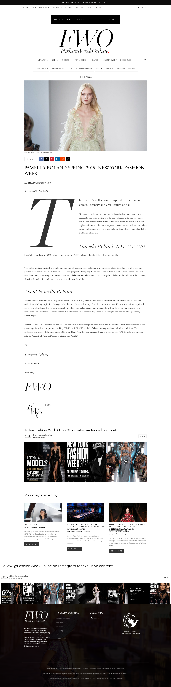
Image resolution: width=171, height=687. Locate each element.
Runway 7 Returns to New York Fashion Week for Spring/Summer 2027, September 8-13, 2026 (85, 526)
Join (33, 7)
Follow (142, 436)
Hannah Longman (38, 527)
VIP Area (42, 60)
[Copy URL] (68, 159)
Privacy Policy (122, 673)
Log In (97, 7)
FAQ (98, 68)
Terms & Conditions (108, 673)
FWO (48, 405)
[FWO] (34, 410)
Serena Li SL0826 (31, 524)
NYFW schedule (31, 363)
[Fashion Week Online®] (85, 42)
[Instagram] (142, 7)
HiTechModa (85, 77)
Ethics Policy (121, 668)
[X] (146, 7)
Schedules (125, 60)
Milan (63, 7)
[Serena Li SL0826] (43, 512)
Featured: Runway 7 (126, 68)
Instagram (98, 618)
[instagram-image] (44, 462)
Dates (95, 60)
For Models (80, 60)
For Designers (83, 68)
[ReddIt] (62, 159)
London (55, 7)
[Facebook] (138, 7)
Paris (71, 7)
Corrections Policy (95, 668)
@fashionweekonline (42, 435)
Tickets (65, 60)
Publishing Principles (108, 668)
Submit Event (110, 60)
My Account (86, 7)
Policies (85, 668)
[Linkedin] (57, 159)
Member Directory (61, 68)
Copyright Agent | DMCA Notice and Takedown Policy (63, 668)
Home (25, 7)
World (27, 527)
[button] (145, 59)
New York (43, 7)
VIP (77, 7)
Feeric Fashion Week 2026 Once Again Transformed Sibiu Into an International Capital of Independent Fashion (127, 527)
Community (40, 68)
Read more (32, 544)
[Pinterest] (52, 159)
